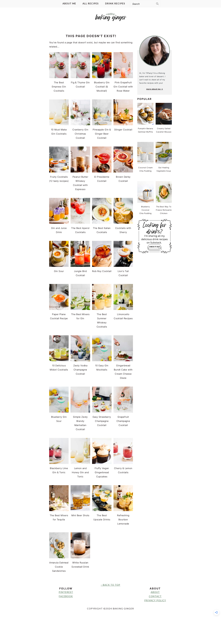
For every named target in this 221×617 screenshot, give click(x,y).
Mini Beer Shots (80, 515)
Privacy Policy (155, 600)
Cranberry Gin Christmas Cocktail (80, 133)
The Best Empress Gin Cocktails (59, 86)
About (155, 592)
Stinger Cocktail (123, 129)
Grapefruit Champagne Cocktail (123, 421)
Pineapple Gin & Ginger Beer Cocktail (102, 133)
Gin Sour (59, 271)
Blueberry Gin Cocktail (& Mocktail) (102, 86)
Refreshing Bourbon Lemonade (123, 519)
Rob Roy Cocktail (101, 271)
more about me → (154, 89)
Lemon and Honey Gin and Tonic (80, 472)
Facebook (66, 596)
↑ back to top (110, 584)
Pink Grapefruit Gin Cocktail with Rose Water (123, 86)
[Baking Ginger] (110, 19)
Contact (155, 596)
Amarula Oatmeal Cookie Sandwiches (58, 566)
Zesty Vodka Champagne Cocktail (80, 369)
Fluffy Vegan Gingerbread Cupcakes (102, 472)
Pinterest (66, 592)
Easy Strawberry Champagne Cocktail (102, 421)
